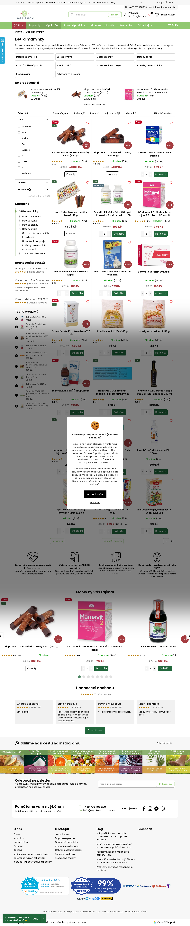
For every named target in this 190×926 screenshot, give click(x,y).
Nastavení (95, 502)
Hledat (114, 14)
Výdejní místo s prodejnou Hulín (31, 854)
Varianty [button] (31, 668)
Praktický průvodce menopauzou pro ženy (114, 869)
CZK (169, 2)
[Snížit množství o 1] (142, 174)
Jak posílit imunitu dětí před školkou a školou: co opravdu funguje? (112, 836)
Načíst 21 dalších (113, 541)
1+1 (23, 155)
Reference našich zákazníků (29, 858)
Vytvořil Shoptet (166, 922)
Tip (23, 144)
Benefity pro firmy (65, 854)
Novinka (25, 138)
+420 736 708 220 (94, 807)
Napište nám (21, 842)
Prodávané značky (65, 858)
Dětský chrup (29, 229)
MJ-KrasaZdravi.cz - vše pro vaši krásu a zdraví (69, 911)
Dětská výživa (29, 220)
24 (172, 540)
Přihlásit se (165, 784)
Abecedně (131, 113)
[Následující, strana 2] (166, 541)
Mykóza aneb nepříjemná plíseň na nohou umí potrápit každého (114, 846)
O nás (17, 834)
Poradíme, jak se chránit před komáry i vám (112, 853)
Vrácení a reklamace (98, 2)
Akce (24, 132)
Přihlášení (133, 13)
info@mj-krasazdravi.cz (99, 810)
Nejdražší (94, 113)
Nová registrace (137, 16)
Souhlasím (97, 494)
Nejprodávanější (112, 113)
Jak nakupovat (63, 834)
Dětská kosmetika (32, 216)
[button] (31, 665)
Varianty (71, 174)
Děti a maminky (28, 211)
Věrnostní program (77, 2)
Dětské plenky (30, 224)
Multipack (26, 173)
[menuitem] (19, 25)
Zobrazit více (95, 730)
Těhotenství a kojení (33, 253)
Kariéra (18, 850)
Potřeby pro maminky (34, 245)
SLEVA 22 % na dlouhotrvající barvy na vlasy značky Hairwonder (115, 861)
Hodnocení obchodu (95, 687)
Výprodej (26, 149)
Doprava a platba (65, 838)
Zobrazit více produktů (94, 104)
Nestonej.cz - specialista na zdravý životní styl (121, 911)
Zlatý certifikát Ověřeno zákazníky (33, 862)
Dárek (24, 161)
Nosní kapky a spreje (33, 241)
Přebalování (29, 249)
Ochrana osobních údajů (68, 850)
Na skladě (26, 126)
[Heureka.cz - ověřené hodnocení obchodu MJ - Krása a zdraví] (45, 886)
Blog (113, 2)
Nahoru (59, 541)
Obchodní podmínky (66, 842)
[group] (31, 635)
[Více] (172, 25)
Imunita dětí (29, 237)
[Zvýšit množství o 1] (150, 174)
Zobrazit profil (164, 743)
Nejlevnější (79, 113)
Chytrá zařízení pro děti (35, 233)
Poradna (62, 2)
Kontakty (20, 2)
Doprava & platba (35, 2)
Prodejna (50, 2)
